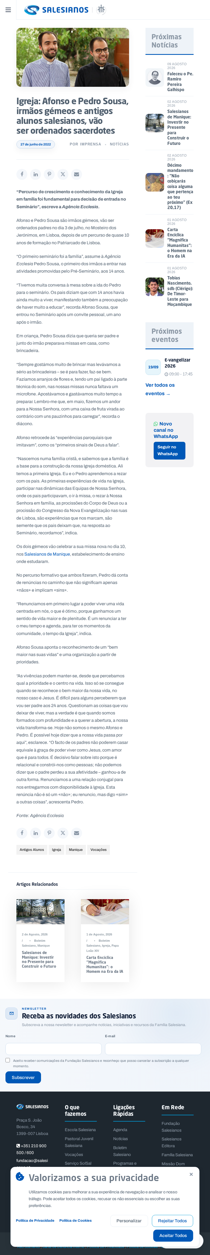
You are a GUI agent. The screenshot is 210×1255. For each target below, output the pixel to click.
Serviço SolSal (78, 1163)
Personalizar (129, 1221)
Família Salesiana (177, 1155)
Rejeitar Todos (172, 1221)
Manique (76, 849)
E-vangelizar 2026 (177, 363)
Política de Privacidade (35, 1220)
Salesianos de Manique (47, 554)
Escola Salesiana (80, 1130)
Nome (10, 1036)
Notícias (119, 144)
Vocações (99, 849)
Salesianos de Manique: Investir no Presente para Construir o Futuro (39, 959)
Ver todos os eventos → (160, 389)
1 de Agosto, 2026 (99, 934)
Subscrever (23, 1077)
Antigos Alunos (32, 849)
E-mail (110, 1036)
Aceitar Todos (173, 1235)
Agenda (120, 1130)
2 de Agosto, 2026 (35, 934)
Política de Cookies (75, 1220)
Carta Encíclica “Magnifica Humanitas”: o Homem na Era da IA (104, 964)
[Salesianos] (113, 10)
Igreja (56, 849)
